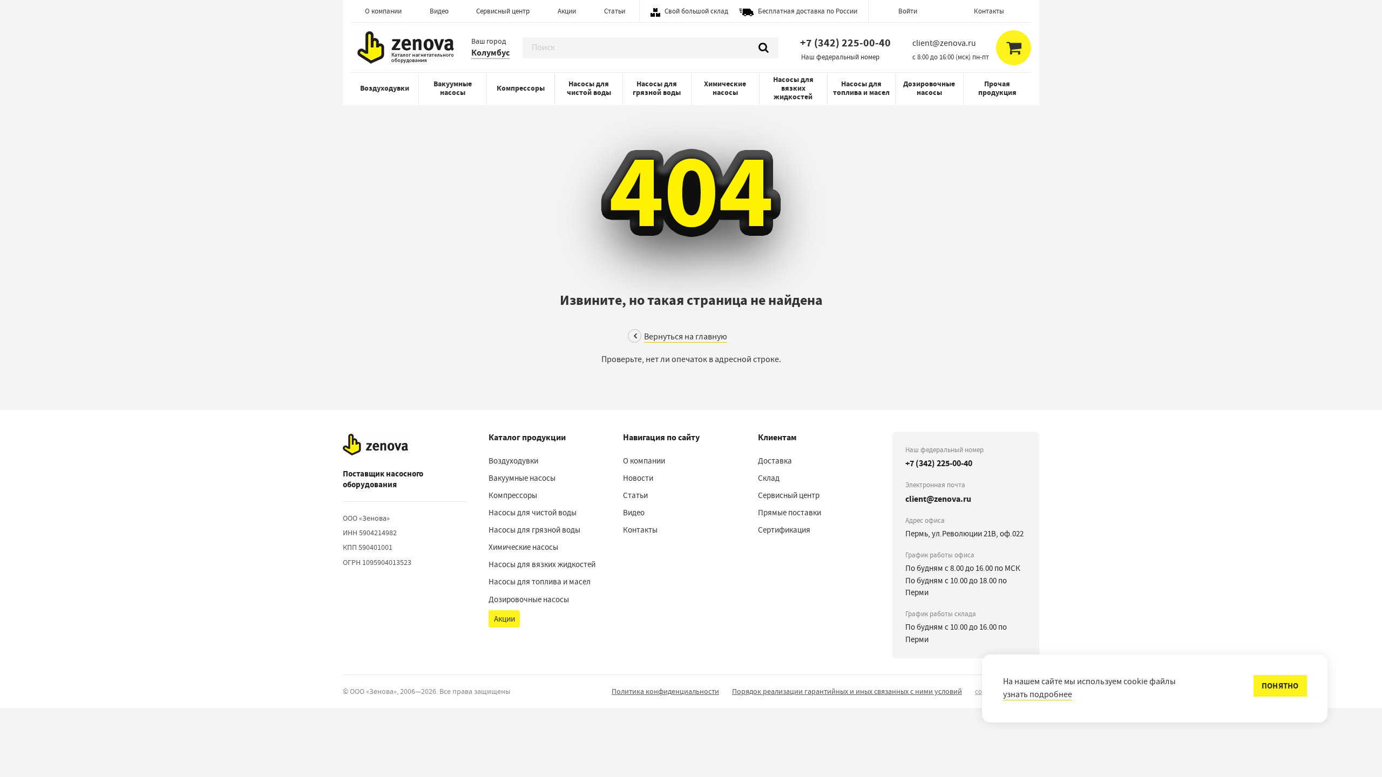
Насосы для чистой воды (589, 88)
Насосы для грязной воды (657, 88)
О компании (383, 11)
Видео (439, 11)
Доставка (775, 460)
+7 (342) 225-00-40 (845, 43)
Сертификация (784, 529)
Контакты (989, 11)
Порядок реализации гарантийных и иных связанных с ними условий (847, 691)
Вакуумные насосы (452, 88)
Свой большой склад (696, 11)
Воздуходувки (384, 88)
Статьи (614, 11)
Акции (567, 11)
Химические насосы (725, 88)
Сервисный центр (503, 11)
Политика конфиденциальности (665, 691)
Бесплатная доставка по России (807, 11)
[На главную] (375, 445)
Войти (907, 11)
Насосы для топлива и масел (861, 88)
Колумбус (490, 52)
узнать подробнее (1037, 694)
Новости (638, 478)
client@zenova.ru (938, 499)
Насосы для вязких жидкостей (793, 88)
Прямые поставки (789, 512)
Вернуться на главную (685, 336)
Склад (769, 478)
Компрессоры (521, 88)
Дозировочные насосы (929, 88)
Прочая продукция (997, 88)
